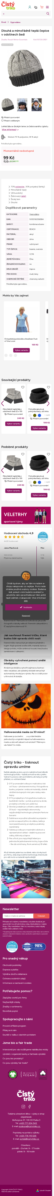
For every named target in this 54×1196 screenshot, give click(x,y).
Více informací (9, 129)
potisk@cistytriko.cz (30, 1139)
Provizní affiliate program (14, 1026)
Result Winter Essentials (17, 40)
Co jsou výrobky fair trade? (15, 1063)
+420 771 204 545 (28, 1123)
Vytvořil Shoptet (45, 1190)
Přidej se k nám (10, 1030)
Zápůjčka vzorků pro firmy (15, 997)
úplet (23, 196)
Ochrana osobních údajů (14, 978)
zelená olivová (34, 415)
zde (26, 601)
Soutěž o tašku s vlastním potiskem (19, 1035)
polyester (19, 186)
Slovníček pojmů (10, 1011)
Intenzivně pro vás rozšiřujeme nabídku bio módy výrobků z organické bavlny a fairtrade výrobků (25, 1051)
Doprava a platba (10, 969)
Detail (13, 424)
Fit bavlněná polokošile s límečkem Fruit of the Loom (20, 340)
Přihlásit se (41, 915)
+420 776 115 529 (28, 1136)
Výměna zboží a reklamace (15, 974)
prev (2, 403)
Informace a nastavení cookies (17, 983)
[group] (21, 331)
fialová (30, 415)
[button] (21, 347)
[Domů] (3, 22)
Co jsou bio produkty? (13, 1058)
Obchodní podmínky (12, 965)
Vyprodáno (34, 214)
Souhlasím (27, 607)
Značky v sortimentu (12, 1006)
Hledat (48, 13)
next (48, 403)
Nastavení (26, 615)
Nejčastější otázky (11, 1002)
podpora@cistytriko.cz (30, 1126)
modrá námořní (39, 415)
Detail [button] (21, 350)
